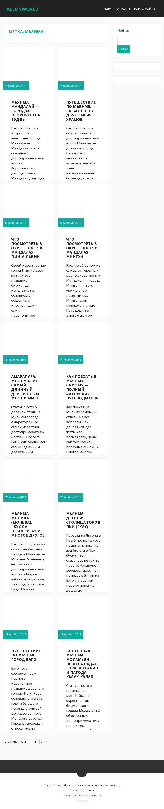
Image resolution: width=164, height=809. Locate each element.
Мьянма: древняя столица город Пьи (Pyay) (83, 520)
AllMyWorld (23, 9)
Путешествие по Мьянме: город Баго (26, 655)
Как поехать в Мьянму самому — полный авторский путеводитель (82, 387)
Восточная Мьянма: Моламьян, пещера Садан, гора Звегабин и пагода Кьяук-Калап (82, 663)
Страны (123, 9)
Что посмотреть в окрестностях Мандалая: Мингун (81, 248)
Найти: (123, 30)
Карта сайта (144, 9)
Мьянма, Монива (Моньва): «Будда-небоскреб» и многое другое (28, 524)
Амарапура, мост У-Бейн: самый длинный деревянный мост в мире (25, 387)
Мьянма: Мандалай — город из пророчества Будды (25, 111)
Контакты (82, 800)
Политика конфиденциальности (82, 795)
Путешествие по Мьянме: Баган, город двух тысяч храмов (81, 111)
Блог (109, 9)
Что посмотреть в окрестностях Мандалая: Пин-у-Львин (26, 248)
